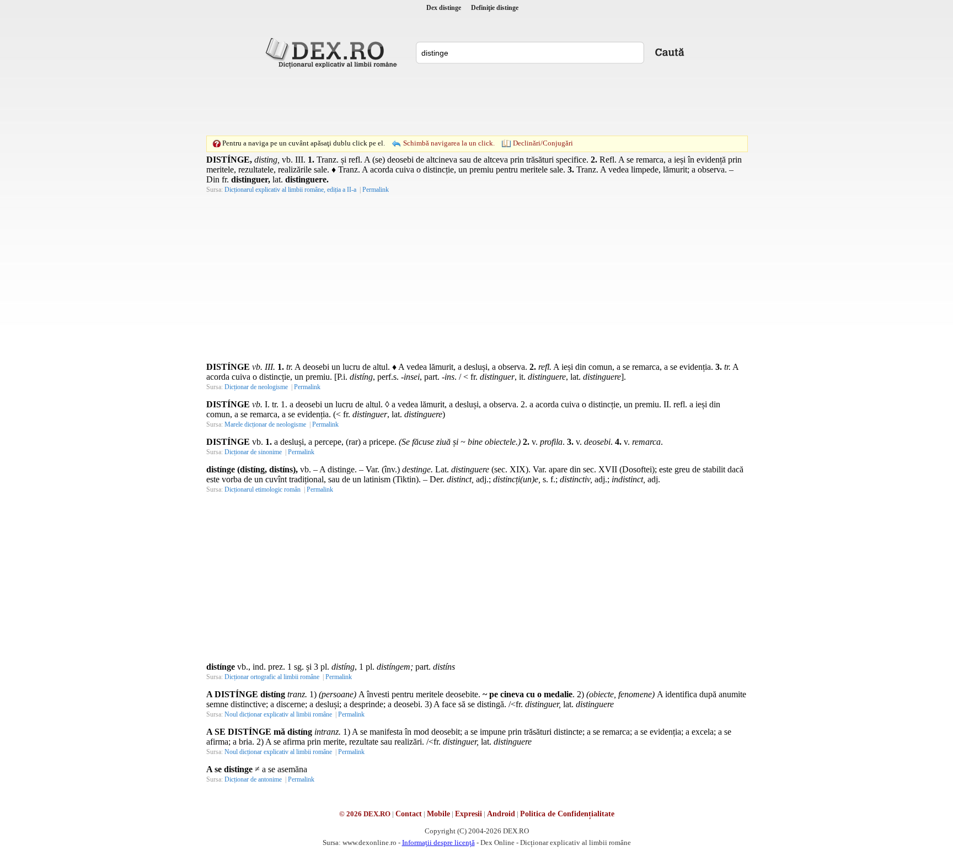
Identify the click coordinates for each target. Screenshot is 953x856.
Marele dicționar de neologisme (265, 424)
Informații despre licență (438, 842)
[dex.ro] (333, 52)
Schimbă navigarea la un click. (449, 143)
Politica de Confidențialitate (567, 814)
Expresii (468, 814)
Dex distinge (443, 8)
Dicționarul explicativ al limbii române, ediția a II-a (290, 189)
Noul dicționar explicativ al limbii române (278, 714)
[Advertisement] (476, 102)
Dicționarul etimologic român (262, 489)
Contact (408, 814)
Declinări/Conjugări (543, 143)
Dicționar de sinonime (253, 452)
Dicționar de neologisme (256, 387)
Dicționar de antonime (253, 779)
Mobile (438, 814)
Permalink (375, 189)
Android (501, 814)
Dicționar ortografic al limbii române (271, 677)
